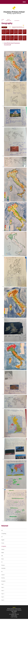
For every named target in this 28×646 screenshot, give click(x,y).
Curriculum (8, 20)
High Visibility (14, 611)
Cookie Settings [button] (14, 616)
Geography (16, 20)
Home (2, 19)
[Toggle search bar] (2, 2)
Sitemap (14, 612)
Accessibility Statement (14, 614)
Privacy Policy (14, 615)
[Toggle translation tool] (6, 2)
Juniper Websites (17, 610)
